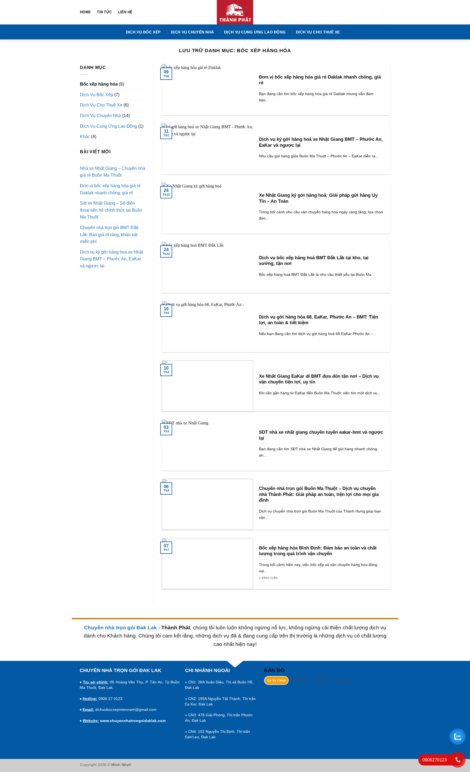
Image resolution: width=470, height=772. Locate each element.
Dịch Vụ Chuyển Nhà (192, 32)
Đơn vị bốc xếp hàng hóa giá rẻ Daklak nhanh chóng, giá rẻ (110, 189)
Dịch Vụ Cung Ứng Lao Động (255, 32)
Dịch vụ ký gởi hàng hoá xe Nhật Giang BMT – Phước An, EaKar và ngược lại (111, 259)
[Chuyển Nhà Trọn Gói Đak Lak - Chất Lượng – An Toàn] (235, 12)
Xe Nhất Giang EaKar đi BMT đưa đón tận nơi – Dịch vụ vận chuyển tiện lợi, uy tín (319, 379)
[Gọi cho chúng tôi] (377, 12)
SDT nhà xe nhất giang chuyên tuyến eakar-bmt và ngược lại (321, 435)
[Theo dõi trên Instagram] (355, 12)
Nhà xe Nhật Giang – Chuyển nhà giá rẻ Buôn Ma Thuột (112, 172)
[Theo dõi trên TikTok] (362, 12)
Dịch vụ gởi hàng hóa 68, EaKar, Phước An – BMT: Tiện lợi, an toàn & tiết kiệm (318, 320)
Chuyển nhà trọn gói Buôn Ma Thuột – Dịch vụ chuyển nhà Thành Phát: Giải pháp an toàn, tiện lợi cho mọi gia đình (319, 494)
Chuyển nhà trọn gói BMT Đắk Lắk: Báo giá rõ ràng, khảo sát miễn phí (109, 234)
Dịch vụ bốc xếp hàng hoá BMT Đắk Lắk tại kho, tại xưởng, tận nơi (314, 260)
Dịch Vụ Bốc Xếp (143, 32)
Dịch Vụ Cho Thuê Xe (318, 32)
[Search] (388, 12)
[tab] (276, 680)
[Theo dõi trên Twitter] (369, 12)
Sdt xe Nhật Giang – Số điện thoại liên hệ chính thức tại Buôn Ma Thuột (111, 210)
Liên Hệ (125, 12)
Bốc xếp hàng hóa (99, 84)
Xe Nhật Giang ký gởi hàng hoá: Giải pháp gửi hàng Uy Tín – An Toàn (318, 198)
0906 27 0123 (110, 698)
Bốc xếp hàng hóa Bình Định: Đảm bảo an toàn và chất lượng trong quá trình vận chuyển (318, 551)
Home (85, 12)
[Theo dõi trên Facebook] (348, 12)
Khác (85, 136)
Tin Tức (104, 12)
